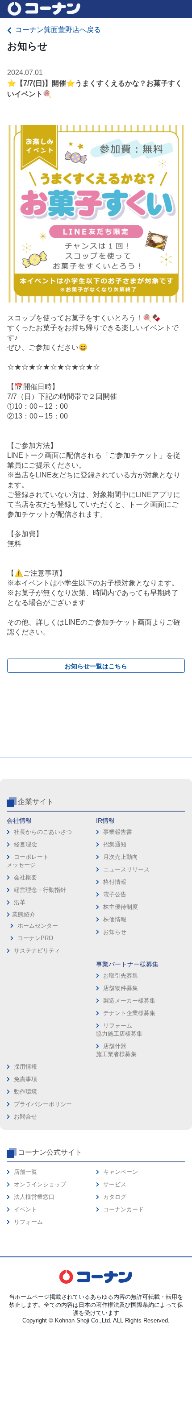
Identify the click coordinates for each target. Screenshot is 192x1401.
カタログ (114, 1197)
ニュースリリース (126, 869)
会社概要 (25, 877)
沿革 (19, 902)
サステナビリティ (37, 950)
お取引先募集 (120, 975)
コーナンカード (123, 1209)
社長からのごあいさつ (43, 832)
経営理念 (25, 844)
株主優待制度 (120, 907)
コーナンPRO (35, 938)
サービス (114, 1184)
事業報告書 (117, 832)
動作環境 (25, 1091)
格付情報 (114, 882)
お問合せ (25, 1116)
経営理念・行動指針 (40, 890)
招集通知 (114, 844)
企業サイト (36, 801)
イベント (25, 1209)
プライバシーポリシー (43, 1104)
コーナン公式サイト (50, 1152)
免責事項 (25, 1079)
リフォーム (28, 1222)
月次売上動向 (120, 857)
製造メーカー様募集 (129, 1000)
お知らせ (114, 931)
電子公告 (114, 894)
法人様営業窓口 (34, 1197)
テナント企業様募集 (129, 1013)
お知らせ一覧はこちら (96, 666)
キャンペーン (120, 1172)
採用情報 (25, 1066)
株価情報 (114, 919)
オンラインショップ (40, 1184)
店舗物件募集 (120, 988)
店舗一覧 (25, 1172)
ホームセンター (37, 925)
